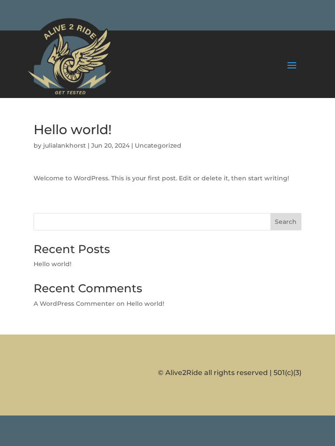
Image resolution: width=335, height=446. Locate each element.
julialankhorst (64, 145)
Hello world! (53, 264)
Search (286, 222)
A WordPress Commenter (74, 303)
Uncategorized (158, 145)
